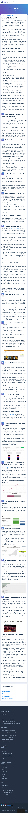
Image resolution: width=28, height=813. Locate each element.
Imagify (3, 769)
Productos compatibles (7, 790)
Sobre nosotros (5, 749)
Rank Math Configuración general (9, 735)
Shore (3, 776)
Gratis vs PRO (5, 794)
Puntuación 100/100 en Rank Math (10, 732)
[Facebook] (8, 805)
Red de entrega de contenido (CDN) (11, 689)
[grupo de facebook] (3, 805)
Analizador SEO (5, 785)
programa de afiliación (7, 792)
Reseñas (4, 714)
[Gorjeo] (1, 805)
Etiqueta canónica (6, 691)
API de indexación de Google (8, 721)
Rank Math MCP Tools (7, 742)
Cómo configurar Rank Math (8, 730)
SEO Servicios (5, 788)
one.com (4, 765)
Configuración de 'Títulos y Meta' (9, 737)
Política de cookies (14, 807)
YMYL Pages (5, 693)
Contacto (4, 751)
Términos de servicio (5, 807)
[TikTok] (12, 805)
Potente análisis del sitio (7, 739)
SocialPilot (4, 778)
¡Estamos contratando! (7, 755)
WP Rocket (4, 767)
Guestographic (6, 696)
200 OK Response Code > (21, 11)
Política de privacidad (7, 753)
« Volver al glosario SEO (7, 15)
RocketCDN (4, 771)
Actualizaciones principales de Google (11, 723)
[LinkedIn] (10, 805)
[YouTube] (5, 805)
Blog (3, 758)
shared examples (10, 414)
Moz (10, 20)
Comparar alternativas (7, 797)
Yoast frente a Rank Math (8, 719)
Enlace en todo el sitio (7, 698)
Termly (3, 774)
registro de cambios (6, 716)
